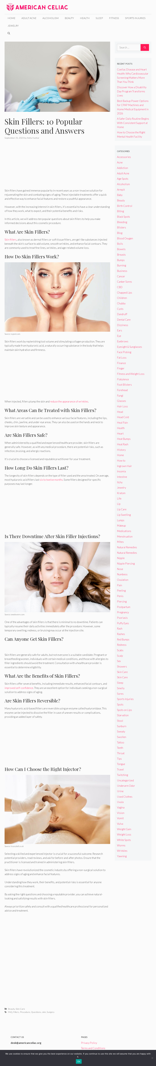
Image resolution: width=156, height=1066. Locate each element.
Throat (120, 753)
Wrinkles (122, 850)
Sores (120, 693)
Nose (120, 569)
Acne (120, 162)
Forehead (122, 390)
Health (85, 18)
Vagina (120, 807)
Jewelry (13, 25)
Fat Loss (121, 357)
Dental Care (124, 319)
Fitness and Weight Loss (130, 373)
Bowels (121, 249)
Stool (120, 720)
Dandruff (122, 314)
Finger (120, 368)
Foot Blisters (124, 384)
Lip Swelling (124, 514)
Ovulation (122, 579)
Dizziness (122, 325)
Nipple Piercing (126, 563)
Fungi (120, 395)
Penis (120, 596)
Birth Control (124, 205)
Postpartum (123, 607)
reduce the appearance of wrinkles (69, 401)
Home (11, 18)
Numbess (122, 574)
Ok (78, 1061)
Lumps (120, 520)
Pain (119, 585)
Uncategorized (125, 780)
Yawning (122, 856)
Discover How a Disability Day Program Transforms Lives (131, 91)
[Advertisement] (57, 166)
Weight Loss (124, 834)
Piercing (122, 601)
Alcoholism (51, 18)
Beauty (69, 18)
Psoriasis (122, 617)
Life (119, 498)
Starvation (123, 715)
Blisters (121, 227)
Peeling (121, 590)
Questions (36, 1012)
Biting (120, 211)
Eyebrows (122, 341)
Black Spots (123, 216)
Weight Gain (124, 829)
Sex (119, 661)
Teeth (120, 747)
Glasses (121, 400)
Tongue (121, 764)
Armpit (121, 189)
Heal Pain (122, 422)
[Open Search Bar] (9, 33)
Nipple (121, 558)
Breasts (121, 254)
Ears (119, 330)
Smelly (120, 688)
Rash (119, 628)
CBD (119, 287)
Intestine (122, 476)
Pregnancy (123, 612)
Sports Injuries (135, 18)
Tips (119, 758)
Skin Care (20, 1009)
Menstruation (125, 536)
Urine (120, 791)
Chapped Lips (124, 292)
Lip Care (121, 509)
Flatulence (123, 379)
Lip (119, 503)
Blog (119, 232)
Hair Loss (122, 406)
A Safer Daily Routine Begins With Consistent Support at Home (133, 122)
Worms (121, 845)
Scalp (120, 655)
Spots (120, 704)
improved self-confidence (19, 688)
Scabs (120, 650)
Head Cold (123, 417)
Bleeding (122, 222)
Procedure (25, 1012)
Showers (122, 666)
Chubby (121, 303)
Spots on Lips (124, 710)
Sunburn (121, 726)
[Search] (144, 47)
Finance (121, 363)
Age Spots (122, 178)
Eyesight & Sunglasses (129, 346)
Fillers (16, 1012)
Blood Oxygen (125, 238)
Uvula (120, 802)
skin (44, 1012)
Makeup (121, 525)
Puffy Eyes (123, 623)
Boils (120, 243)
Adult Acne (28, 18)
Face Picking (124, 352)
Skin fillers (10, 239)
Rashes (121, 634)
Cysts (120, 308)
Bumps (121, 260)
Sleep (99, 18)
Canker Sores (124, 281)
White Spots (124, 840)
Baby (119, 195)
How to (121, 460)
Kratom (121, 493)
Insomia (121, 471)
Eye (119, 335)
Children (122, 297)
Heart (120, 433)
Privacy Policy (89, 1042)
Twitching (122, 775)
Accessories (124, 157)
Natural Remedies (127, 547)
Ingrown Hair (124, 466)
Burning (121, 265)
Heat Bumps (124, 438)
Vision (120, 812)
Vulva (120, 823)
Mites (120, 541)
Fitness (114, 18)
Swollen (121, 737)
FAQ (10, 1012)
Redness (121, 644)
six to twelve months (51, 479)
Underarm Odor (126, 785)
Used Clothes (124, 796)
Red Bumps (123, 639)
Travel (120, 769)
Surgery (50, 1012)
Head (120, 411)
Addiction (122, 167)
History (121, 449)
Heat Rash (122, 444)
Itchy (119, 482)
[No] (152, 1057)
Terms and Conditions (93, 1048)
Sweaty (121, 731)
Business (122, 270)
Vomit (120, 818)
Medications (124, 531)
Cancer (121, 276)
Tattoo (120, 742)
